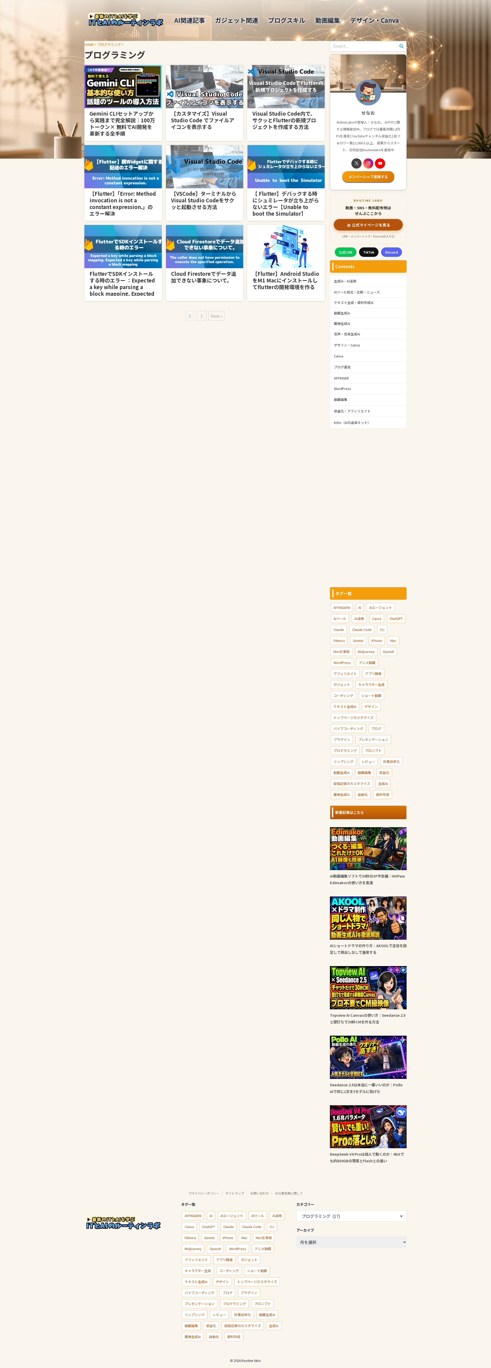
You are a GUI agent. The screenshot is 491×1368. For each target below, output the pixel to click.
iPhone (377, 640)
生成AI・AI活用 (345, 281)
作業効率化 (391, 761)
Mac (393, 640)
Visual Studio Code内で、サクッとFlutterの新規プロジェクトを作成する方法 (284, 120)
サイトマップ (235, 1193)
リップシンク (343, 761)
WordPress (342, 388)
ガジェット (341, 684)
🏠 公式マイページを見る (368, 224)
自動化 (363, 794)
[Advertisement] (368, 508)
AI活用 (359, 618)
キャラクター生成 (371, 684)
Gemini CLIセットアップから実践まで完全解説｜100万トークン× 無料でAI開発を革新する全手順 (122, 123)
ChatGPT (396, 618)
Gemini (358, 640)
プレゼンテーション (373, 739)
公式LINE (345, 252)
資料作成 (382, 794)
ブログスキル (286, 20)
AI (359, 607)
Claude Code (362, 629)
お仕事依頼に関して (289, 1193)
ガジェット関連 (236, 20)
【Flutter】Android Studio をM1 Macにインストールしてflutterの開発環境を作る (285, 280)
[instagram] (368, 163)
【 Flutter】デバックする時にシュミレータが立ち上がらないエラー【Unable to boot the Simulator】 (285, 203)
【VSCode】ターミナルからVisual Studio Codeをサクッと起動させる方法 (203, 200)
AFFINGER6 (341, 607)
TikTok (368, 252)
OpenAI (388, 651)
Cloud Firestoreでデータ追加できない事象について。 (203, 277)
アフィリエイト (345, 673)
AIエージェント (380, 607)
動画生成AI (342, 313)
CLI (382, 629)
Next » (216, 316)
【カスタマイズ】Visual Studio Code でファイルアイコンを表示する (202, 120)
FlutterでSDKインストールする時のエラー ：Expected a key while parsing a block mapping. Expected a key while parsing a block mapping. (122, 290)
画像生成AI (342, 323)
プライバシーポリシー (203, 1193)
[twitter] (356, 163)
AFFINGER (341, 378)
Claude (338, 629)
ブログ (376, 728)
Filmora (339, 640)
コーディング (343, 695)
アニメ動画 (367, 662)
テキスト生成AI (344, 706)
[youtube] (380, 163)
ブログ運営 (342, 367)
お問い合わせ (259, 1193)
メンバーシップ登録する (368, 176)
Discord (391, 252)
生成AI (383, 783)
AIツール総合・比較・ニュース (357, 292)
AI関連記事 (189, 20)
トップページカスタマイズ (353, 717)
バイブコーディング (348, 728)
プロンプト (373, 750)
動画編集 (327, 20)
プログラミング (345, 750)
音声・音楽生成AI (347, 334)
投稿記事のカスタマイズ (351, 783)
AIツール (339, 618)
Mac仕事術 (341, 651)
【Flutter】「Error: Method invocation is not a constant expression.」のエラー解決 (123, 203)
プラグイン (341, 739)
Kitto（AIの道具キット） (352, 422)
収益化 (384, 772)
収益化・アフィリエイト (352, 411)
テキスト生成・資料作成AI (353, 302)
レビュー (368, 761)
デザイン (371, 706)
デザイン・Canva (374, 20)
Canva (338, 356)
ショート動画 (371, 695)
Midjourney (366, 651)
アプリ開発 (373, 673)
